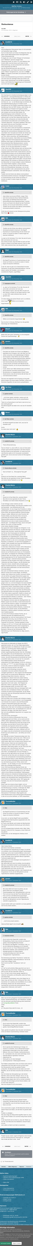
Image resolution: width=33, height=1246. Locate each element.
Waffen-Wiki (6, 1182)
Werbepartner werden (8, 1190)
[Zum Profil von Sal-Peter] (2, 388)
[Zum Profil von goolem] (2, 342)
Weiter (27, 36)
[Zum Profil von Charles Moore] (2, 435)
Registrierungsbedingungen (10, 1176)
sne (6, 1130)
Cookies (7, 1234)
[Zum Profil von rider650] (2, 90)
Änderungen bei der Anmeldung (15, 12)
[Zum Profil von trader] (2, 187)
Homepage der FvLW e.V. (9, 1197)
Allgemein (15, 30)
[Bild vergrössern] (16, 83)
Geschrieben (13, 43)
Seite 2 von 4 (17, 36)
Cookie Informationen (8, 1179)
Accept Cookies (6, 1243)
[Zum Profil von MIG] (2, 219)
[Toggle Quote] (3, 192)
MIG (5, 28)
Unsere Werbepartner (8, 1188)
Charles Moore (10, 434)
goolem (7, 341)
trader (7, 186)
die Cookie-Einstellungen (24, 1235)
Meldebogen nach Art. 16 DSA (10, 1215)
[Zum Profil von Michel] (2, 413)
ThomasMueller (10, 801)
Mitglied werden (7, 1199)
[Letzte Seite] (31, 36)
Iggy (6, 929)
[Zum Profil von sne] (2, 1131)
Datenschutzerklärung (17, 1231)
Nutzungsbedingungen (6, 1231)
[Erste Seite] (2, 36)
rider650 (8, 89)
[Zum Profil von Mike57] (2, 329)
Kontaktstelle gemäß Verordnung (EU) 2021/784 (15, 1217)
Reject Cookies (17, 1243)
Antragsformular (7, 1200)
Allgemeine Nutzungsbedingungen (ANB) (13, 1177)
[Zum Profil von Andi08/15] (2, 43)
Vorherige (7, 36)
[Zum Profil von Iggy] (2, 930)
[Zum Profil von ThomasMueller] (2, 802)
